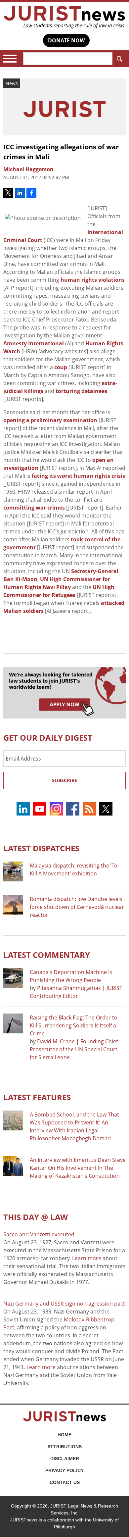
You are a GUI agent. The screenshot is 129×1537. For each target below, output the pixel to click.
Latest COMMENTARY (46, 954)
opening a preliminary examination (50, 420)
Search (119, 58)
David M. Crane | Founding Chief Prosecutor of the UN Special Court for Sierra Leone (74, 1049)
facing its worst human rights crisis (78, 475)
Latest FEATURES (37, 1097)
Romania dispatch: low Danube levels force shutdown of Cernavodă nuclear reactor (77, 906)
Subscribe (64, 780)
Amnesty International (33, 343)
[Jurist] (64, 17)
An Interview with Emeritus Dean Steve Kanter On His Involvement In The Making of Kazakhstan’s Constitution (78, 1167)
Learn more (86, 1258)
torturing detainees (81, 391)
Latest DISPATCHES (41, 848)
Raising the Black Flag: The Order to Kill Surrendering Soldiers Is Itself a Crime (73, 1025)
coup (60, 367)
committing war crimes (34, 507)
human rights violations (93, 279)
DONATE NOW (66, 40)
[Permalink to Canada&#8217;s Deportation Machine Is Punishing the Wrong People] (13, 978)
